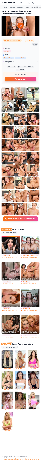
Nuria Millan (26, 281)
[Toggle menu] (37, 3)
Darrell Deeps (8, 58)
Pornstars (12, 7)
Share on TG (22, 67)
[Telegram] (33, 2)
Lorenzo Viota (20, 58)
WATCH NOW (22, 79)
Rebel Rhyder (7, 281)
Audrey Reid (7, 308)
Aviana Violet (26, 308)
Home (5, 7)
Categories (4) (9, 62)
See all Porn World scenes (9, 233)
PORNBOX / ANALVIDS (13, 40)
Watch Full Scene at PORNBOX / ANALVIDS (22, 219)
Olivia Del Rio (7, 335)
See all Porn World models (9, 347)
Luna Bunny (7, 255)
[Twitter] (29, 2)
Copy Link (21, 69)
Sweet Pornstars (8, 3)
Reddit (31, 67)
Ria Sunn (20, 7)
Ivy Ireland (26, 255)
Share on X (12, 67)
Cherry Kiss (34, 335)
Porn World (29, 40)
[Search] (21, 2)
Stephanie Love (34, 255)
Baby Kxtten (26, 335)
